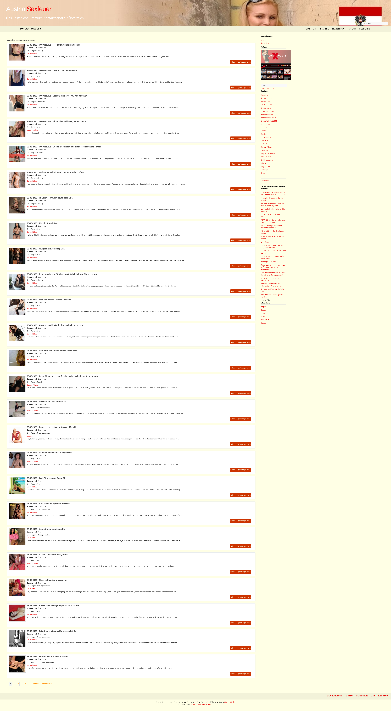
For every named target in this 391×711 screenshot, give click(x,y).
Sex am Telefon (32, 385)
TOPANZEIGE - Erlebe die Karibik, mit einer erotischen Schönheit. (273, 193)
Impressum (265, 320)
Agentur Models (267, 114)
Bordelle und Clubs (268, 157)
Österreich (265, 181)
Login (263, 40)
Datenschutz (362, 696)
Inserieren (364, 28)
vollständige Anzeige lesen (241, 62)
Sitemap (264, 316)
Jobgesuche (265, 166)
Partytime (264, 150)
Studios (264, 134)
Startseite (311, 28)
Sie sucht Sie (265, 101)
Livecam (30, 436)
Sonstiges (264, 170)
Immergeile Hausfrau (269, 262)
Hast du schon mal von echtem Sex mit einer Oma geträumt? (273, 274)
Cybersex (264, 140)
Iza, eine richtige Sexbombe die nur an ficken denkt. (272, 226)
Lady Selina (265, 242)
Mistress (264, 131)
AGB (373, 696)
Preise (263, 313)
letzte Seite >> (47, 684)
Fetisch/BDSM (266, 137)
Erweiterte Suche (267, 88)
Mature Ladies (32, 130)
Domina (264, 127)
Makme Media (229, 702)
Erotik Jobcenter (267, 160)
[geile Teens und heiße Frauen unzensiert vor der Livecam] (276, 79)
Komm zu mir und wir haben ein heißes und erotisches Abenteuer (273, 267)
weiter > (36, 684)
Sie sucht (264, 95)
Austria (28, 9)
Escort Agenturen (267, 111)
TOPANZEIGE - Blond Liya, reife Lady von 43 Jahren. (272, 246)
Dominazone (266, 124)
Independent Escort (268, 118)
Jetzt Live (324, 28)
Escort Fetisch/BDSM (269, 121)
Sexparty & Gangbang (269, 153)
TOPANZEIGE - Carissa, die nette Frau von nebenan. (273, 221)
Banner (263, 310)
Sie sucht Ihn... (32, 53)
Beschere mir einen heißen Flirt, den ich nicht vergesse (273, 204)
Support (264, 323)
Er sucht (264, 173)
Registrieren (265, 43)
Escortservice (266, 108)
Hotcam (352, 28)
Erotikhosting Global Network (202, 704)
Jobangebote (266, 163)
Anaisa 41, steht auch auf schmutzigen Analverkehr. (271, 285)
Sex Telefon (338, 28)
